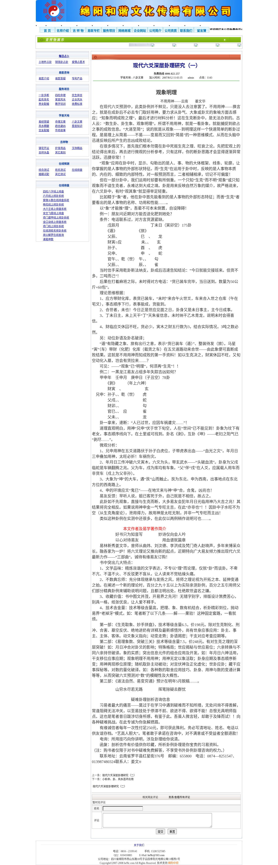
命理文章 (60, 121)
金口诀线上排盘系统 (54, 222)
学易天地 (125, 77)
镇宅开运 (44, 148)
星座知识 (77, 126)
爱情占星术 (78, 62)
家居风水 (60, 99)
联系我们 (186, 30)
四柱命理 (60, 95)
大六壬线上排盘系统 (54, 208)
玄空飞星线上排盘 (53, 213)
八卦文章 (77, 121)
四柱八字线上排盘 (53, 191)
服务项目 (109, 30)
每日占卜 (64, 56)
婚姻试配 (44, 174)
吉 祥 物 (78, 30)
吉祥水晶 (44, 152)
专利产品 (77, 78)
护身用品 (60, 148)
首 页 (47, 30)
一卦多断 (44, 95)
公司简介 (155, 30)
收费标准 (77, 103)
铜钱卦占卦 (61, 62)
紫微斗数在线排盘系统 (56, 200)
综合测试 (44, 169)
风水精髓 (44, 126)
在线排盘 (77, 169)
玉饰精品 (77, 148)
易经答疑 (44, 121)
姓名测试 (60, 169)
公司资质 (171, 30)
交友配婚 (44, 130)
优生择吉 (77, 95)
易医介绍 (44, 78)
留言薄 (201, 30)
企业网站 (140, 30)
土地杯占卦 (45, 62)
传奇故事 (60, 130)
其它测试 (60, 174)
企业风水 (77, 99)
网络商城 (124, 30)
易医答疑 (60, 78)
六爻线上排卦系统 (53, 195)
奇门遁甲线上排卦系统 (56, 217)
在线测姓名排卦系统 (54, 230)
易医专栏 (94, 30)
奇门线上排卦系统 (53, 226)
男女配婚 (44, 103)
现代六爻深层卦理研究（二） (110, 786)
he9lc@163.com (156, 855)
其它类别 (60, 152)
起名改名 (44, 99)
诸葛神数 (48, 239)
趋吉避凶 (60, 126)
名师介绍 (63, 30)
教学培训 (60, 103)
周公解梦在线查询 (53, 235)
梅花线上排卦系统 (53, 204)
